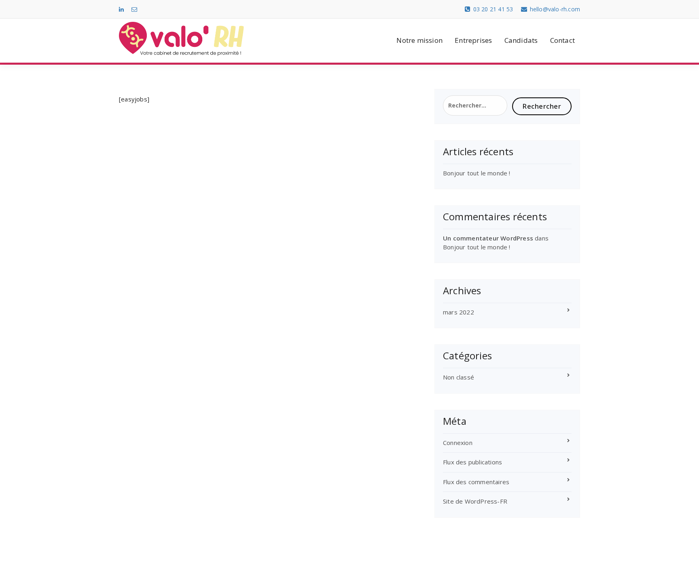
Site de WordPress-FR (475, 501)
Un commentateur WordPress (488, 238)
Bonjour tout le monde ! (476, 173)
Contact (562, 40)
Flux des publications (472, 462)
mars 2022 (458, 312)
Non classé (458, 377)
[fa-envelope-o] (134, 9)
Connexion (457, 443)
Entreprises (473, 40)
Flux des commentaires (476, 482)
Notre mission (419, 40)
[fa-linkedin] (121, 9)
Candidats (521, 40)
